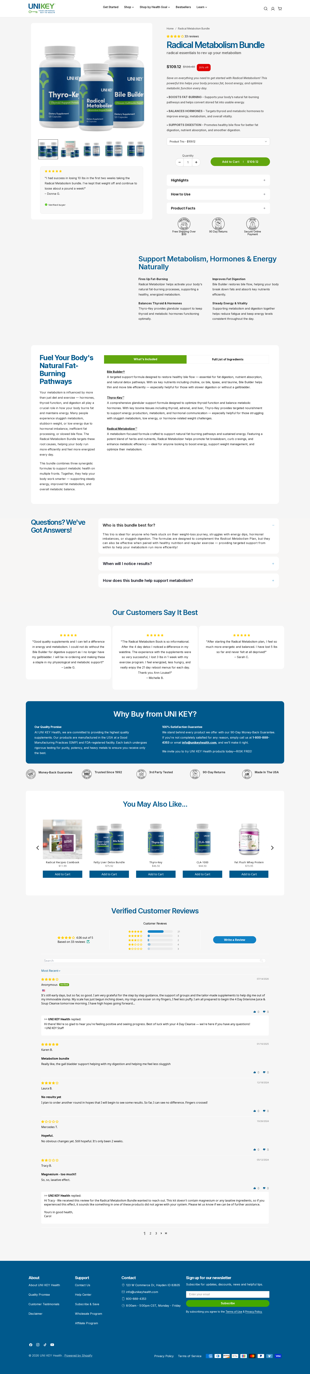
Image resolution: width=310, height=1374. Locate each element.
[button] (176, 36)
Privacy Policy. (253, 1311)
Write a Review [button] (234, 940)
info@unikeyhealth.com (142, 1292)
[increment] (196, 162)
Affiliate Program (86, 1323)
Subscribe (228, 1303)
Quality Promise (39, 1294)
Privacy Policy (164, 1356)
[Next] (272, 847)
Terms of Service (189, 1356)
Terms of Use (234, 1311)
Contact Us (82, 1285)
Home (170, 28)
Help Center (83, 1294)
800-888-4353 (136, 1299)
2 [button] (150, 1233)
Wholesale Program (88, 1313)
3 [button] (156, 1233)
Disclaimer (36, 1313)
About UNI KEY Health (44, 1285)
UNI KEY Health (51, 1355)
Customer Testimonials (44, 1304)
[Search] (265, 8)
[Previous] (38, 847)
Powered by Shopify (78, 1355)
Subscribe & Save (87, 1304)
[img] (49, 979)
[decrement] (179, 162)
